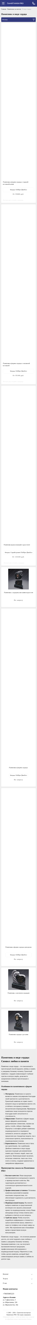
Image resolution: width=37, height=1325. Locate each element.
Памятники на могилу (14, 9)
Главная (3, 9)
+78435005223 (8, 1294)
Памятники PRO (15, 3)
